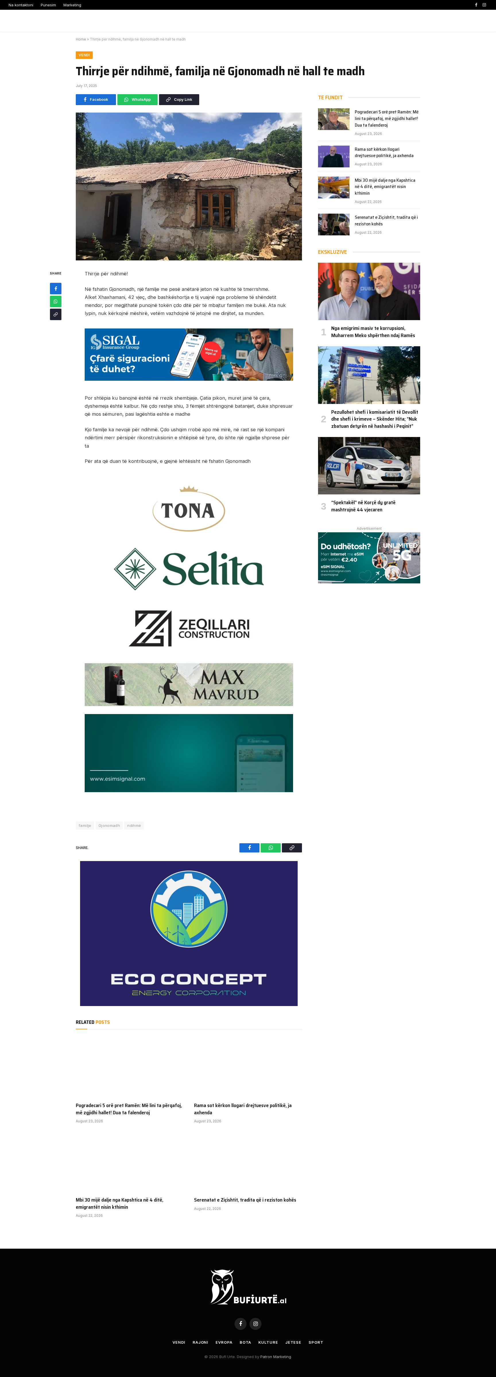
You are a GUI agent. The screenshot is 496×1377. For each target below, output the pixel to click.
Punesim (48, 5)
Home (81, 39)
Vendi (84, 55)
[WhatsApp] (55, 301)
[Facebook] (55, 288)
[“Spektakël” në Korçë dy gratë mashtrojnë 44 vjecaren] (369, 465)
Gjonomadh (109, 825)
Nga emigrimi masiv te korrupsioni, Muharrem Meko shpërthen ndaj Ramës (373, 332)
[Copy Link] (55, 314)
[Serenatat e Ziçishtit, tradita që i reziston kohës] (248, 1161)
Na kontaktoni (21, 5)
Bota (245, 1342)
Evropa (224, 1342)
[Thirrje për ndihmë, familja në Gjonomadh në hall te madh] (189, 186)
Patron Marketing (275, 1356)
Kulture (268, 1342)
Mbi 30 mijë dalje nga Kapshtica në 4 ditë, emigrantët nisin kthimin (119, 1203)
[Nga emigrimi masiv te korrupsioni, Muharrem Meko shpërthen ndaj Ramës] (369, 291)
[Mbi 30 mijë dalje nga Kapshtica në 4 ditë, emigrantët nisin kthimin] (130, 1161)
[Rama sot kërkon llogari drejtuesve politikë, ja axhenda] (248, 1067)
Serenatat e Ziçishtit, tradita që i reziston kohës (245, 1199)
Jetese (293, 1342)
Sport (316, 1342)
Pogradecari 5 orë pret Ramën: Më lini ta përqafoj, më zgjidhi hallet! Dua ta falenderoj (129, 1109)
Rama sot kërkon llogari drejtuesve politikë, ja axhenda (243, 1109)
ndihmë (134, 825)
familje (85, 825)
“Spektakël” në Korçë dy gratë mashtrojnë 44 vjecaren (363, 506)
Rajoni (200, 1342)
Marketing (72, 5)
